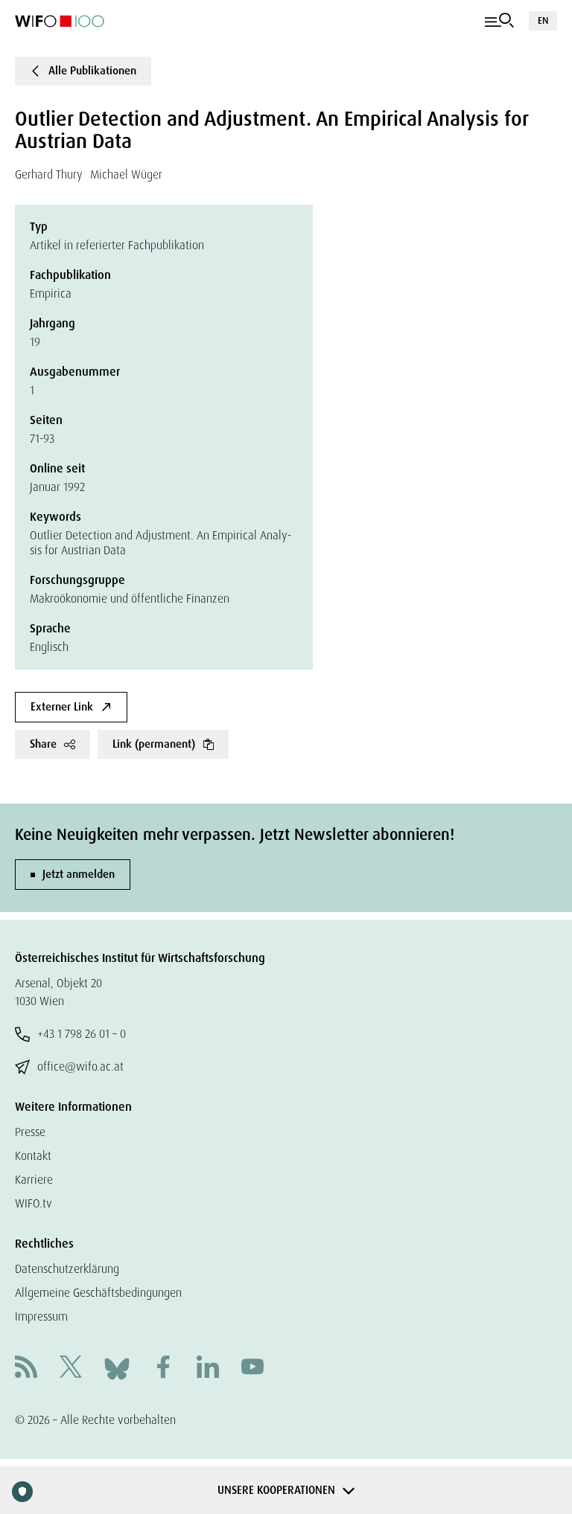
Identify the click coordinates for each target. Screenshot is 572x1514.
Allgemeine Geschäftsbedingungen (98, 1292)
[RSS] (26, 1368)
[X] (71, 1368)
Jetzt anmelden (78, 874)
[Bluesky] (117, 1367)
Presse (30, 1132)
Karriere (34, 1179)
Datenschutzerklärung (67, 1269)
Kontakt (33, 1156)
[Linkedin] (208, 1368)
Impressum (41, 1316)
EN (543, 20)
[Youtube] (252, 1368)
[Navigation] (499, 21)
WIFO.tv (33, 1203)
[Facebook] (163, 1368)
